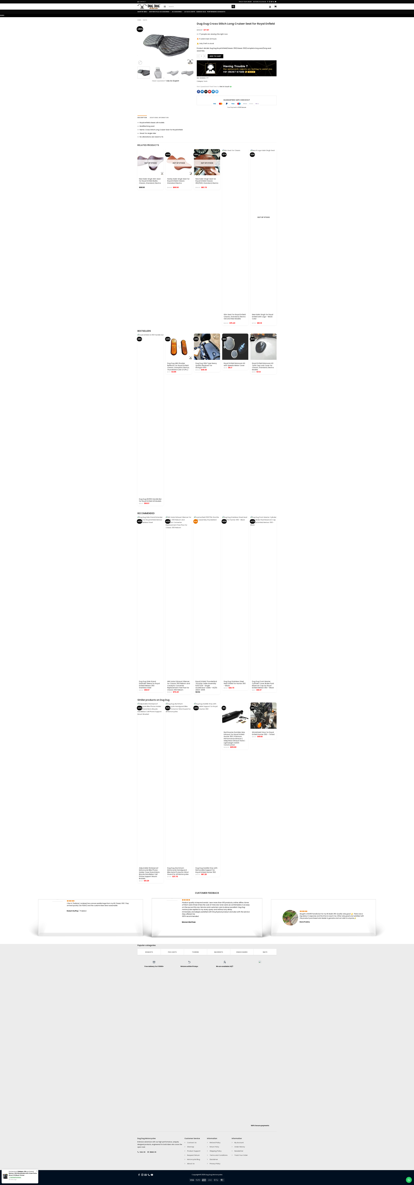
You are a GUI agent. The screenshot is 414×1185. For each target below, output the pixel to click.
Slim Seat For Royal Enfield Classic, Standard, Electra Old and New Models (235, 316)
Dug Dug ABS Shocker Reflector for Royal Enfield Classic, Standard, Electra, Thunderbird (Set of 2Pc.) (178, 366)
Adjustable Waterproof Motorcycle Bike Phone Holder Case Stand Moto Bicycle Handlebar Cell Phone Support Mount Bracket (149, 873)
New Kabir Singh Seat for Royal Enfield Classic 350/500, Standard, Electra (206, 181)
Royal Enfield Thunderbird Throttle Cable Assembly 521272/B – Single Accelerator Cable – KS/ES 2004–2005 (206, 685)
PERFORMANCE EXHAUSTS (216, 12)
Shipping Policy (215, 1151)
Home (139, 20)
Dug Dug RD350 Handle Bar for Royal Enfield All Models (150, 500)
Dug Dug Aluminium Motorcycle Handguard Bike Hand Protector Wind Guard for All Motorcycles (178, 871)
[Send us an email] (271, 1)
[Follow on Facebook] (267, 1)
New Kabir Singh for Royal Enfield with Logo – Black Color (262, 316)
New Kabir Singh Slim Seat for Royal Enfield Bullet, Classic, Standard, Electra (150, 181)
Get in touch (225, 86)
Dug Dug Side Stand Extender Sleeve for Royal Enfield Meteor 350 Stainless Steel (149, 684)
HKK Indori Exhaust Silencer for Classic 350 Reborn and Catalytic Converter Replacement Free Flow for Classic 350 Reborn (178, 685)
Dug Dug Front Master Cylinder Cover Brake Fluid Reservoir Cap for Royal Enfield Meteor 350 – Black (263, 684)
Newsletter (238, 1151)
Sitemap (190, 1147)
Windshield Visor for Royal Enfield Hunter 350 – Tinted (263, 733)
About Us (190, 1163)
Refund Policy (215, 1142)
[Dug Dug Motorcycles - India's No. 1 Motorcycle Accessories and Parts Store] (148, 6)
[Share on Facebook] (198, 91)
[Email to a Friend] (206, 91)
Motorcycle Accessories (159, 12)
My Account (239, 1142)
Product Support (193, 1151)
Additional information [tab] (159, 117)
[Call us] (273, 1)
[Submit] (233, 6)
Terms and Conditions (218, 1155)
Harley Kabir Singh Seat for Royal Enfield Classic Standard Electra (178, 181)
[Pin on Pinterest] (209, 91)
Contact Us (191, 1142)
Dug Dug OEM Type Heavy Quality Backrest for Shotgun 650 (206, 365)
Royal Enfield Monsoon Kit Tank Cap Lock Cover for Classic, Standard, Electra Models (263, 366)
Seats (145, 20)
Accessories (177, 12)
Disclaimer (214, 1159)
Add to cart (215, 56)
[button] (165, 6)
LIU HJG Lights (189, 12)
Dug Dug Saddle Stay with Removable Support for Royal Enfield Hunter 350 (206, 870)
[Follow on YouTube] (275, 1)
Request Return (193, 1155)
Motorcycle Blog (259, 2)
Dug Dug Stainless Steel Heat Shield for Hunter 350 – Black (235, 683)
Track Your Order (245, 2)
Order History (239, 1147)
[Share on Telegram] (217, 91)
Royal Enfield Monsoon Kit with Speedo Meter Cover (234, 364)
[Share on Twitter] (202, 91)
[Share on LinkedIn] (213, 91)
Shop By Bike (142, 12)
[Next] (190, 44)
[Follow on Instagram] (269, 1)
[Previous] (141, 44)
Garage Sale (201, 12)
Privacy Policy (215, 1163)
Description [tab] (142, 117)
